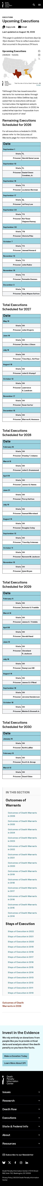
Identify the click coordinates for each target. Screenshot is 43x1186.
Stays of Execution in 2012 (20, 982)
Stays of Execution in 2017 (21, 957)
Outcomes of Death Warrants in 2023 (22, 839)
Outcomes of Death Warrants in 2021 (22, 856)
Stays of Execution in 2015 (20, 967)
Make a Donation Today (15, 1056)
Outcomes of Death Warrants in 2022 (22, 848)
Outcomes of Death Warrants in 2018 (22, 881)
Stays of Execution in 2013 (21, 977)
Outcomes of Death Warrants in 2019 (22, 873)
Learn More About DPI (15, 1063)
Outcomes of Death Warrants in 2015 (22, 906)
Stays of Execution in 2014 (21, 972)
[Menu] (39, 5)
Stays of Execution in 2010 (21, 993)
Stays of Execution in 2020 (21, 941)
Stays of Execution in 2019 (21, 946)
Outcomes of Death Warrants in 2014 (22, 914)
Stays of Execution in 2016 (21, 962)
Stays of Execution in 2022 (21, 931)
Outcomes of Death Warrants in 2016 (22, 898)
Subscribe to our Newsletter (19, 1154)
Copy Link (10, 27)
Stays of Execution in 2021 (20, 936)
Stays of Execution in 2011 (20, 987)
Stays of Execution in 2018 (21, 952)
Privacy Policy (7, 1178)
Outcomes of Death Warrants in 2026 (22, 814)
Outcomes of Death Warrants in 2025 (22, 823)
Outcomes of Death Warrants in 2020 (22, 864)
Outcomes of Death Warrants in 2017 (22, 889)
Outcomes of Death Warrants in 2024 (22, 831)
